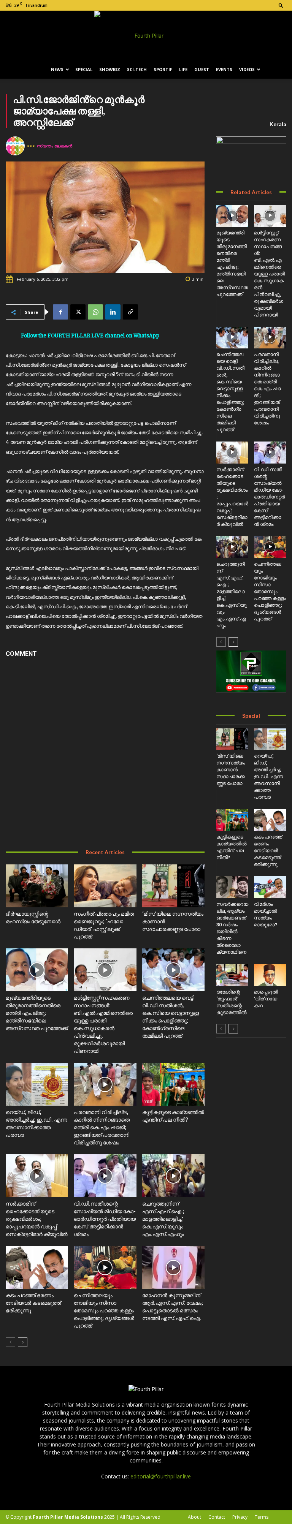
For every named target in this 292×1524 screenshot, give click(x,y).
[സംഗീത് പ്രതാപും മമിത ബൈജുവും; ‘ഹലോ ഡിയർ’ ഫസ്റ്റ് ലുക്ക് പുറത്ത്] (105, 885)
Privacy (240, 1517)
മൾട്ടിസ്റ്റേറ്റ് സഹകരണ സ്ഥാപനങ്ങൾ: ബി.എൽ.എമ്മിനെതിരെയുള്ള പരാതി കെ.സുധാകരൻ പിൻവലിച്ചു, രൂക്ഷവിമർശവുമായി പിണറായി (269, 274)
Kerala (278, 124)
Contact (216, 1517)
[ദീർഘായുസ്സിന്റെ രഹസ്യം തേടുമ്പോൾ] (37, 885)
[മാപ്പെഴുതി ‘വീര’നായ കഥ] (270, 975)
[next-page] (22, 1342)
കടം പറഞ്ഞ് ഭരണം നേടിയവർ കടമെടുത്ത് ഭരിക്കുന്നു (33, 1303)
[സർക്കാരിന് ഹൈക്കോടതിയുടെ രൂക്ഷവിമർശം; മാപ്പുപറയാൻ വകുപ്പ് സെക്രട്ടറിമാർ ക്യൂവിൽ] (37, 1175)
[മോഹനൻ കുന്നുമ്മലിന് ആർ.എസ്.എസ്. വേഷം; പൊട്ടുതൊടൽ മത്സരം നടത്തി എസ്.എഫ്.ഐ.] (173, 1267)
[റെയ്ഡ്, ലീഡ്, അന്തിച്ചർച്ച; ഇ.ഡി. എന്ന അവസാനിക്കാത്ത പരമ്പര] (37, 1084)
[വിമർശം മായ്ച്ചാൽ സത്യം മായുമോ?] (270, 887)
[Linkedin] (113, 312)
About (194, 1517)
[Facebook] (60, 312)
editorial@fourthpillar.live (160, 1476)
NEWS (57, 69)
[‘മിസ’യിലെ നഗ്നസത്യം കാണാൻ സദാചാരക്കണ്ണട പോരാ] (173, 885)
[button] (281, 5)
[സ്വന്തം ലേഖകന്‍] (16, 145)
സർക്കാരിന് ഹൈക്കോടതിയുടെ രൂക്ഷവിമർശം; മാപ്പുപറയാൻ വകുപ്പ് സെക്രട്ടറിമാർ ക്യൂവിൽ (37, 1219)
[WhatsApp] (95, 312)
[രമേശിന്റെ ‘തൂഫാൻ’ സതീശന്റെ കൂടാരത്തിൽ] (232, 975)
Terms (261, 1517)
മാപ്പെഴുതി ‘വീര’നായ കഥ (266, 998)
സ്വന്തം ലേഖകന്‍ (54, 146)
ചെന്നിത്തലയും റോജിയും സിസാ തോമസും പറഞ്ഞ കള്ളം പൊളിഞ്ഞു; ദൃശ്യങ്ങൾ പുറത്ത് (104, 1310)
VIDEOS (247, 69)
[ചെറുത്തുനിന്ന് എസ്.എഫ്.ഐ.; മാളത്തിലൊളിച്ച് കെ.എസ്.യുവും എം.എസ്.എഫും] (173, 1175)
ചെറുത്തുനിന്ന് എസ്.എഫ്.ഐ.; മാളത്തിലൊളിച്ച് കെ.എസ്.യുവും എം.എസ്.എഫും (163, 1219)
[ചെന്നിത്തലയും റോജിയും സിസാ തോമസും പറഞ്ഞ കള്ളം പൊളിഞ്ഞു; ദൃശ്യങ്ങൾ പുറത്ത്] (105, 1267)
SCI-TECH (137, 69)
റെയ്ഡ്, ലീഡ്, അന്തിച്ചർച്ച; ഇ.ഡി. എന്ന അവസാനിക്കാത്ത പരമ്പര (268, 776)
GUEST (201, 69)
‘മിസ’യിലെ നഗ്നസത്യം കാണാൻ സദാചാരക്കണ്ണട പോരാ (230, 769)
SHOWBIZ (109, 69)
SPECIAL (83, 69)
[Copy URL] (130, 312)
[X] (78, 312)
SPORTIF (163, 69)
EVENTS (224, 69)
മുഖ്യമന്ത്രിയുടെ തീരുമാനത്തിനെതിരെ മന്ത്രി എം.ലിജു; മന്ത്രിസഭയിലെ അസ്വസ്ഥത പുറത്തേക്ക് (37, 1013)
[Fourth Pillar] (146, 35)
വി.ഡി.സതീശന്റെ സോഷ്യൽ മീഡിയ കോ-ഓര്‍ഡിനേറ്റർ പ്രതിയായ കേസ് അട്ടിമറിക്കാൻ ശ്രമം (105, 1219)
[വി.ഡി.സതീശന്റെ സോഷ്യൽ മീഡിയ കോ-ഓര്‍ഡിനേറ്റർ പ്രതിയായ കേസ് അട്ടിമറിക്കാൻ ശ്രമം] (105, 1175)
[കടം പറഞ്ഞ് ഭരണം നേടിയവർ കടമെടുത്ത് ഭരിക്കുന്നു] (37, 1267)
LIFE (183, 69)
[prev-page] (10, 1342)
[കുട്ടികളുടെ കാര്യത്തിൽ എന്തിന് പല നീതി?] (173, 1084)
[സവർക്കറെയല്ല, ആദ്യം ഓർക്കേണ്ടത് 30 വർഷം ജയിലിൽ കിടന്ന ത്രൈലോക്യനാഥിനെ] (232, 887)
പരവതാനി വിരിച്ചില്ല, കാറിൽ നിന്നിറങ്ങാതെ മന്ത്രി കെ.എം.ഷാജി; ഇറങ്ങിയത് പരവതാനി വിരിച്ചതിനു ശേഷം (102, 1127)
